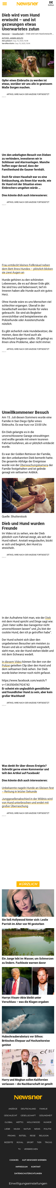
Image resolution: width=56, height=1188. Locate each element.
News (37, 1129)
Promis (11, 1135)
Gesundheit (45, 1115)
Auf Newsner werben (34, 1160)
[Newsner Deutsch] (27, 4)
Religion (44, 1135)
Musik (17, 1129)
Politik (47, 1129)
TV (19, 1149)
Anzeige (13, 1109)
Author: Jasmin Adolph (12, 38)
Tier (39, 1142)
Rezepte (8, 1142)
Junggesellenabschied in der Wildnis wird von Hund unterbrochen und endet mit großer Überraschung (27, 802)
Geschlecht (10, 1115)
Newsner (6, 34)
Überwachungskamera (34, 465)
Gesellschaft (18, 34)
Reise (32, 1135)
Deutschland (28, 1109)
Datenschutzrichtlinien (28, 1173)
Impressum (22, 1167)
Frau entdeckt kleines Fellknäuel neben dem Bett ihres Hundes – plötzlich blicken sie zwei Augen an (27, 268)
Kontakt (35, 1167)
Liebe (7, 1129)
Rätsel (22, 1135)
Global (9, 1122)
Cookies (14, 1160)
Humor (47, 1122)
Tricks (48, 1142)
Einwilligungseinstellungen (28, 1183)
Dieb (48, 617)
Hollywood (33, 1122)
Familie (43, 1109)
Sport (30, 1142)
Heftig (19, 1122)
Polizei (6, 665)
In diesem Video (12, 661)
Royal (20, 1142)
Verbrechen (31, 1149)
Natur (27, 1129)
